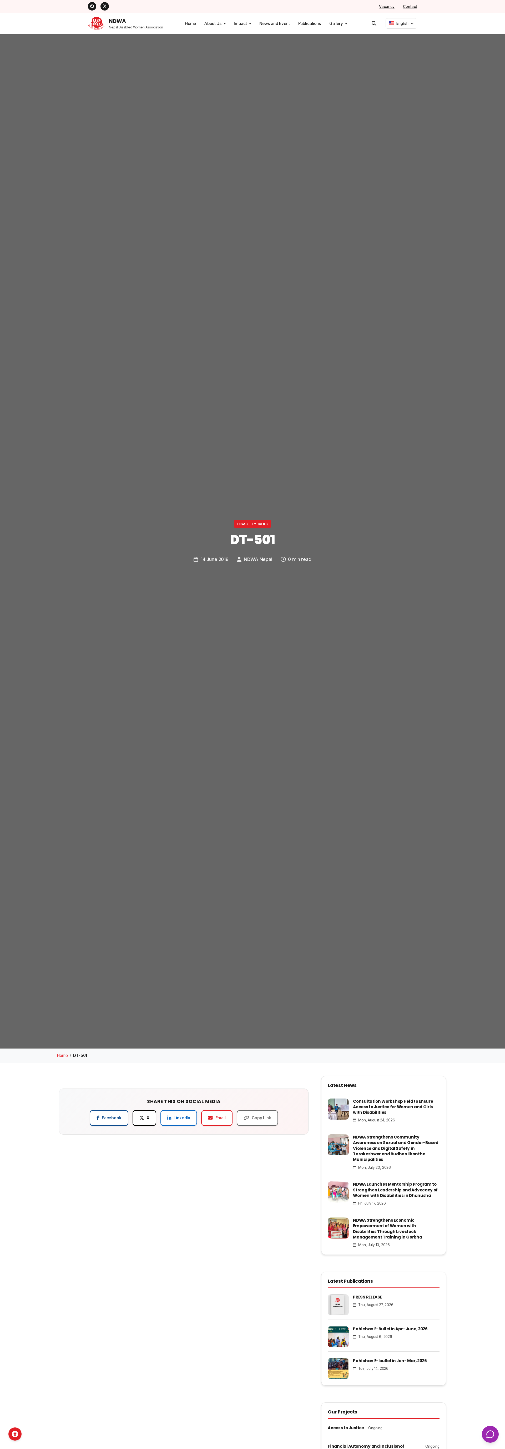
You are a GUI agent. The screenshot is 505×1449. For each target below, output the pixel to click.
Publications (309, 23)
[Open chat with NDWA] (490, 1434)
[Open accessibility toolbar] (15, 1434)
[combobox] (401, 23)
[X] (104, 6)
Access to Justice (346, 1428)
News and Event (274, 23)
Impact (240, 23)
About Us (212, 23)
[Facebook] (92, 6)
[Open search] (374, 23)
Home (190, 23)
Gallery (336, 23)
